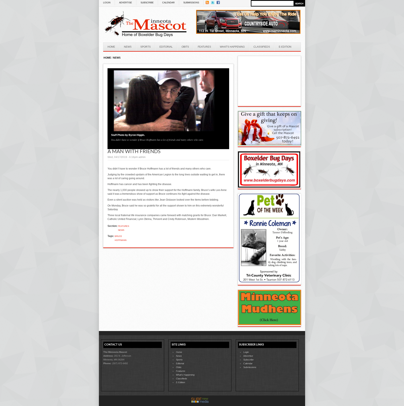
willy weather (269, 102)
